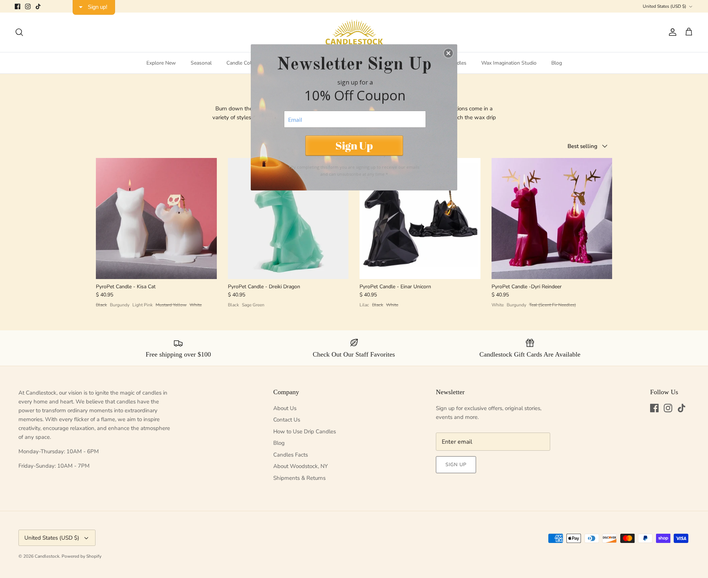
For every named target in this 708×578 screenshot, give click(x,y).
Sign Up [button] (354, 145)
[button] (448, 53)
